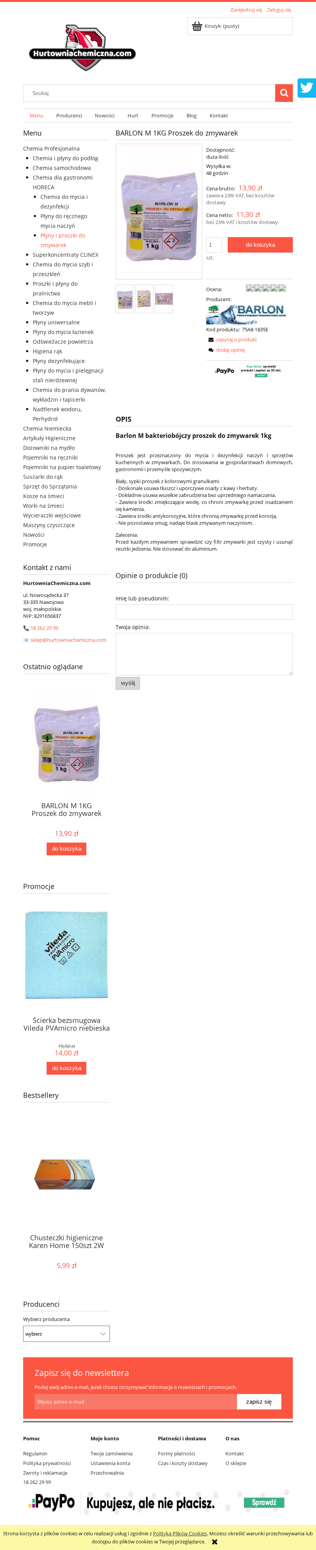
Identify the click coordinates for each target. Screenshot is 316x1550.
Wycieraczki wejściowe (52, 515)
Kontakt (234, 1453)
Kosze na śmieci (43, 496)
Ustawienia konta (110, 1463)
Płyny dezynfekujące (59, 361)
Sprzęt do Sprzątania (50, 486)
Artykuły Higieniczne (49, 438)
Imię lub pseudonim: (142, 598)
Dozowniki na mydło (49, 447)
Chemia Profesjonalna (51, 148)
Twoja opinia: (133, 627)
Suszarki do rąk (42, 476)
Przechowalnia (107, 1472)
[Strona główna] (83, 45)
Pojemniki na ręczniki (50, 457)
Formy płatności (176, 1453)
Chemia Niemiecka (47, 428)
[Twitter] (306, 86)
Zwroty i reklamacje (45, 1472)
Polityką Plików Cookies (180, 1533)
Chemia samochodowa (62, 167)
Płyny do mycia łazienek (63, 332)
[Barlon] (246, 313)
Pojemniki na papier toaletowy (62, 467)
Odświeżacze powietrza (63, 341)
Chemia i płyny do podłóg (65, 158)
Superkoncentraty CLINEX (65, 254)
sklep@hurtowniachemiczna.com (68, 639)
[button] (231, 339)
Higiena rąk (47, 351)
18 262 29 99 (44, 627)
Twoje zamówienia (112, 1453)
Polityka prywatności (47, 1463)
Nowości (34, 534)
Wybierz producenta (46, 1319)
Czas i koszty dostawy (183, 1463)
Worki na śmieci (43, 505)
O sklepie (235, 1463)
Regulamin (35, 1453)
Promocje (35, 544)
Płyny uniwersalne (56, 322)
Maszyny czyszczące (49, 525)
